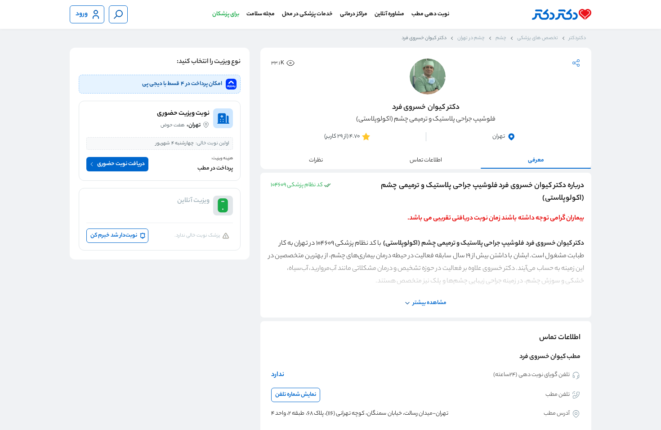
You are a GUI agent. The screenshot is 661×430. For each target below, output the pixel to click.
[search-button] (118, 14)
